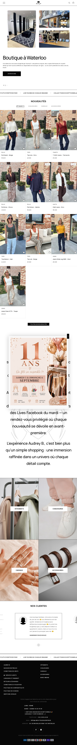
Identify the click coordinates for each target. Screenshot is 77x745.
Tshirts (55, 152)
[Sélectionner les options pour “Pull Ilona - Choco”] (24, 200)
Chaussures (32, 106)
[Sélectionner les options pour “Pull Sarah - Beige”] (24, 148)
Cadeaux (44, 106)
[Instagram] (41, 729)
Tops (28, 152)
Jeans (54, 256)
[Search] (69, 3)
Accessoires (56, 106)
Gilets (55, 204)
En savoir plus (13, 79)
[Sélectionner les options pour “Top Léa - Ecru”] (49, 148)
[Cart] (73, 3)
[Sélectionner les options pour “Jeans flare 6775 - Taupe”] (24, 304)
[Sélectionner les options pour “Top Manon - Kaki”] (24, 252)
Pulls (3, 152)
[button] (3, 85)
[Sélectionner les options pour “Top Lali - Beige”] (49, 252)
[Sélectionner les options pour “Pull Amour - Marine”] (49, 200)
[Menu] (4, 3)
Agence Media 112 (53, 735)
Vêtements (20, 106)
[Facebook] (35, 729)
